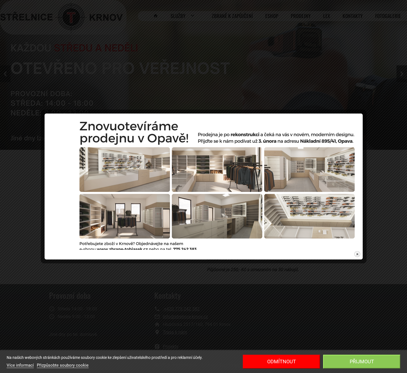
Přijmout (362, 361)
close (357, 254)
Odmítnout (281, 361)
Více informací (20, 365)
